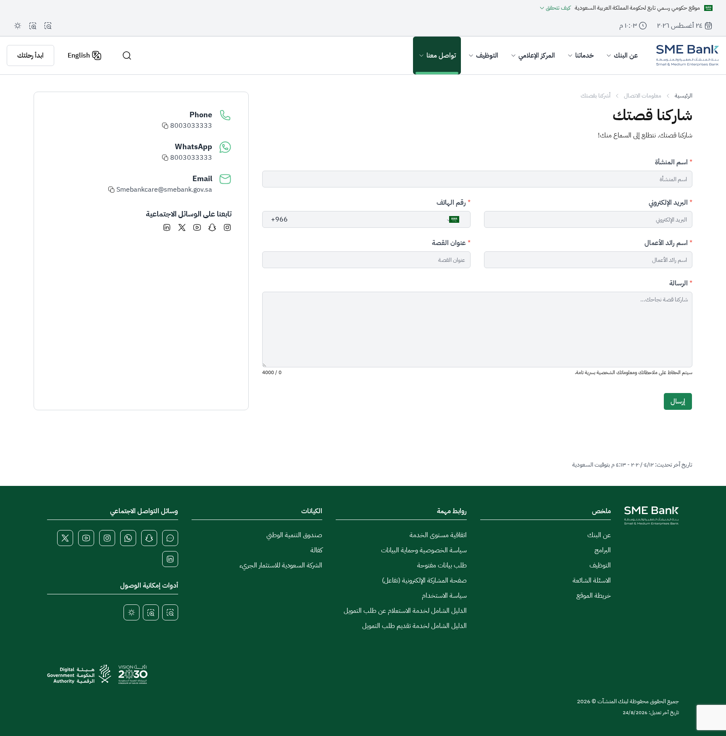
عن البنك (599, 535)
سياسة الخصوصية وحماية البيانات (424, 550)
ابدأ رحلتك (30, 55)
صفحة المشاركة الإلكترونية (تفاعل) (424, 580)
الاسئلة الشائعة (592, 580)
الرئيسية (683, 95)
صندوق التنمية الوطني (294, 535)
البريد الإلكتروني (668, 203)
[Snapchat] (212, 227)
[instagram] (227, 227)
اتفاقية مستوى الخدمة (438, 535)
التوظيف (600, 565)
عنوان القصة (449, 243)
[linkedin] (167, 227)
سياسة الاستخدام (444, 596)
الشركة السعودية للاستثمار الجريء (280, 565)
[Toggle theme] (17, 25)
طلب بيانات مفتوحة (442, 565)
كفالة (316, 550)
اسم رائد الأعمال (666, 243)
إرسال (678, 401)
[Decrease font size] (48, 25)
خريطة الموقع (593, 596)
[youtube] (197, 227)
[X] (182, 227)
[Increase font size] (33, 25)
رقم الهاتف (451, 203)
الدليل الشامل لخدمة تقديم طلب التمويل (414, 626)
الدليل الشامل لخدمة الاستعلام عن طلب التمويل (405, 611)
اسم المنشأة (671, 162)
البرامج (602, 550)
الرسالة (678, 283)
